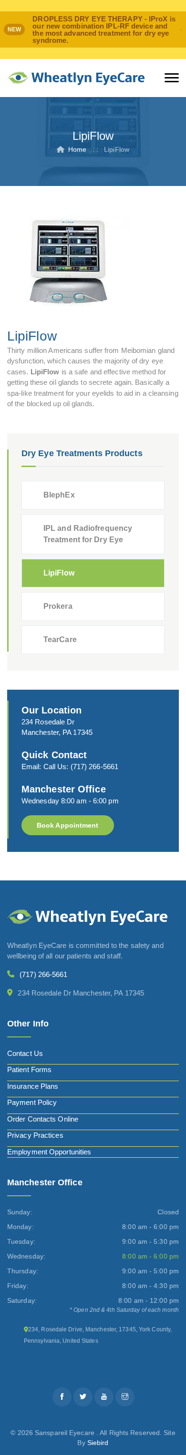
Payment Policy (32, 1102)
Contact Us (25, 1053)
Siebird (98, 1442)
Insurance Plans (33, 1086)
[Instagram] (124, 1396)
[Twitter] (83, 1396)
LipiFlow (58, 573)
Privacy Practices (35, 1135)
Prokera (57, 606)
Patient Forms (29, 1069)
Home (77, 149)
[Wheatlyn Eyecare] (76, 78)
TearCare (60, 639)
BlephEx (59, 495)
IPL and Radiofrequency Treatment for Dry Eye (87, 534)
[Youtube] (104, 1396)
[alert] (93, 29)
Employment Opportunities (49, 1152)
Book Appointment (68, 825)
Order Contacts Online (42, 1119)
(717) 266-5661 (94, 766)
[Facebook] (62, 1396)
